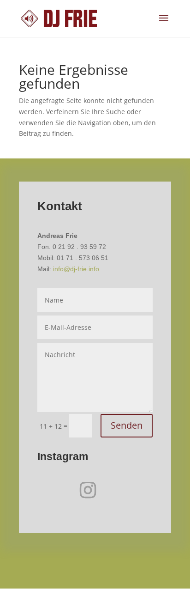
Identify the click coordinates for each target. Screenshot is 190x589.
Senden (126, 425)
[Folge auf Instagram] (87, 490)
